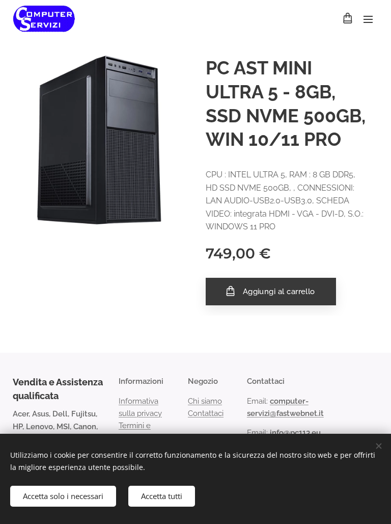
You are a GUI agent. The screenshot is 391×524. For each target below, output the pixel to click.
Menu (368, 19)
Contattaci (206, 413)
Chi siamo (205, 401)
